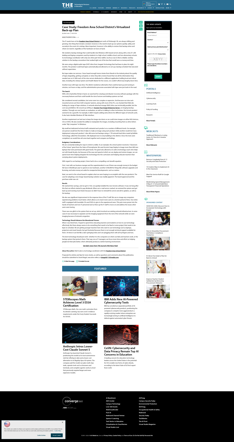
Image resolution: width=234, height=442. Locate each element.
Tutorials (96, 12)
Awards (115, 8)
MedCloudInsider (112, 410)
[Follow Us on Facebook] (162, 4)
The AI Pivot (143, 421)
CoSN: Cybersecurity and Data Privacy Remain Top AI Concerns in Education (121, 351)
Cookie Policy (117, 435)
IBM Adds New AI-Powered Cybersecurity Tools (121, 300)
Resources (140, 8)
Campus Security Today (147, 401)
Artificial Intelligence (153, 93)
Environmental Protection (148, 404)
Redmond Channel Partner (115, 415)
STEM (120, 12)
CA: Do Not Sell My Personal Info (143, 435)
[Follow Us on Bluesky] (159, 4)
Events (150, 8)
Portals (151, 88)
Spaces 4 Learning (112, 418)
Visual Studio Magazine (147, 424)
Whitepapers (153, 155)
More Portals (150, 121)
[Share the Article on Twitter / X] (141, 29)
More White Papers (153, 192)
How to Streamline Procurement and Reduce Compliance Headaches (157, 233)
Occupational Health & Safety (149, 410)
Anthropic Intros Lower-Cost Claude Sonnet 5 (78, 347)
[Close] (63, 422)
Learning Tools (151, 104)
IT (135, 12)
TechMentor (143, 418)
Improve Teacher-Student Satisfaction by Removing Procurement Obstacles (155, 281)
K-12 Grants (105, 12)
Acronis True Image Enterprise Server (107, 108)
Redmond (142, 413)
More (167, 8)
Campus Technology (113, 404)
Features (101, 8)
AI (125, 12)
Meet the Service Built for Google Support (157, 175)
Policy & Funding (152, 109)
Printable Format (84, 261)
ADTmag (142, 398)
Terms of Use (128, 435)
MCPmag (142, 407)
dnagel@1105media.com (110, 257)
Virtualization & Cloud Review (116, 424)
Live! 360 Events (112, 407)
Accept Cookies (57, 435)
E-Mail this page (69, 261)
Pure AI (108, 413)
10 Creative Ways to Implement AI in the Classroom (157, 168)
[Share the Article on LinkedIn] (141, 26)
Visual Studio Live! (112, 427)
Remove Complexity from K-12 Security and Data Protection (156, 160)
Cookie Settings (41, 435)
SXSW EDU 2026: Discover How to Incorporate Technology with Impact (157, 208)
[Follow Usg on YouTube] (167, 4)
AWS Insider (110, 401)
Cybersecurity (151, 98)
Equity (130, 12)
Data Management (68, 22)
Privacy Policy (162, 54)
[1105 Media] (73, 418)
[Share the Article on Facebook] (141, 22)
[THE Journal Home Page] (75, 5)
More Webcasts (151, 145)
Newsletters (160, 8)
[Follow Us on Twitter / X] (164, 4)
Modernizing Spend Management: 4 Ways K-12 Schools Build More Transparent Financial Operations (158, 184)
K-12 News (93, 8)
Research (124, 8)
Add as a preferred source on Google (150, 4)
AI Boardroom (111, 398)
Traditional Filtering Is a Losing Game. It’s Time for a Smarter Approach (156, 137)
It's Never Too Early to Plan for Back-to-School (156, 257)
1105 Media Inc (93, 435)
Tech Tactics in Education (114, 421)
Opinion (108, 8)
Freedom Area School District (89, 41)
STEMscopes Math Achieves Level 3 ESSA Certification (77, 302)
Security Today (144, 415)
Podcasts (132, 8)
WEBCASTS (152, 131)
